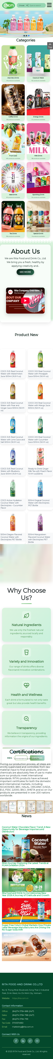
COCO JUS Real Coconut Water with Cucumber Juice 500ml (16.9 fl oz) (39, 439)
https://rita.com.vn (20, 998)
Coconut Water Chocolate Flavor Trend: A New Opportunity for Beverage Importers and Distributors (26, 829)
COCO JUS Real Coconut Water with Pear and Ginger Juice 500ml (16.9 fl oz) (12, 407)
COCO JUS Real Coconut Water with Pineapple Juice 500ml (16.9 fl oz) (39, 374)
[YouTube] (37, 1040)
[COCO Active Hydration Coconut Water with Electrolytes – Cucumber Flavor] (13, 488)
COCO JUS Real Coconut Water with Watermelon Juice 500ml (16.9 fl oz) (12, 374)
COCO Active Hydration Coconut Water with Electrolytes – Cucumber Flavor (12, 504)
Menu (49, 5)
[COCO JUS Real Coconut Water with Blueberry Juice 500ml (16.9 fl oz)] (13, 456)
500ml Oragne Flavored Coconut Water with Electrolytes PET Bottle (11, 537)
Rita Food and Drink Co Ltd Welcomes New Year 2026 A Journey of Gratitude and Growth (25, 894)
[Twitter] (30, 1040)
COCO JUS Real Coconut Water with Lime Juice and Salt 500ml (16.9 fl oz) (13, 439)
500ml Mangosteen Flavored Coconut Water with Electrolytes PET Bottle (39, 538)
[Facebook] (16, 1040)
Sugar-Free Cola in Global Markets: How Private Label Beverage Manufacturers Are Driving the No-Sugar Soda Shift (26, 927)
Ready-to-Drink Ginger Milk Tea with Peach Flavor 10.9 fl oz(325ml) (40, 471)
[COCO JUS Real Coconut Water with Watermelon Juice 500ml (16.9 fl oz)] (13, 359)
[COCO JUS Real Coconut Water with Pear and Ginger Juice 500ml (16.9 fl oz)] (13, 390)
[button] (24, 35)
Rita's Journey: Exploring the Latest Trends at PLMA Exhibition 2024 (25, 864)
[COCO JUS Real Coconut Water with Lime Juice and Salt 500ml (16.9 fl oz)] (13, 424)
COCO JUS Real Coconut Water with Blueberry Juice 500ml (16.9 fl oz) (12, 471)
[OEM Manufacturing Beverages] (8, 5)
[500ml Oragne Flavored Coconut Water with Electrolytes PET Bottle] (13, 522)
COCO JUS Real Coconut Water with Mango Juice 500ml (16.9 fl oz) (39, 405)
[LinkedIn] (23, 1040)
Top (50, 47)
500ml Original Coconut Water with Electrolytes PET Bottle (39, 503)
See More (25, 272)
